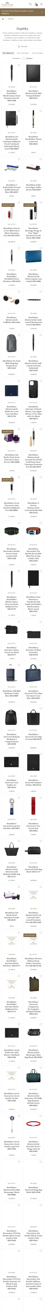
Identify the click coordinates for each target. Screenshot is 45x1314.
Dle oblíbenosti (8, 53)
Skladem (29, 58)
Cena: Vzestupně (23, 53)
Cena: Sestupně (37, 53)
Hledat (30, 4)
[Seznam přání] (19, 65)
